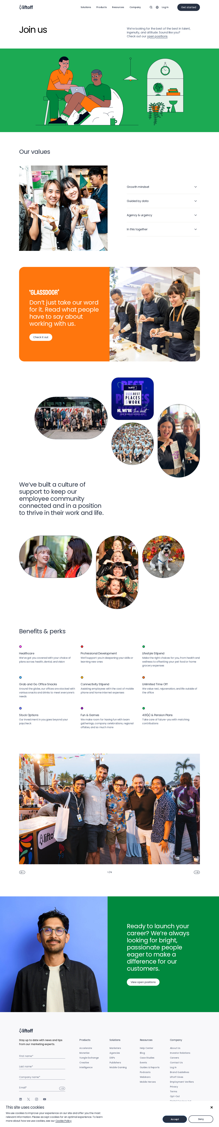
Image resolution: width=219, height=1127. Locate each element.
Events (143, 1062)
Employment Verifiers (182, 1081)
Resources (118, 7)
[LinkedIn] (20, 1099)
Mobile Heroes (148, 1081)
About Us (175, 1048)
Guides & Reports (150, 1067)
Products (101, 7)
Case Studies (147, 1057)
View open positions (143, 982)
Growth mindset (138, 187)
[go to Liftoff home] (26, 7)
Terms (173, 1091)
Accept (175, 1119)
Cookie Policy (63, 1121)
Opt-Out (175, 1096)
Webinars (145, 1077)
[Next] (197, 872)
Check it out (40, 337)
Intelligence (86, 1067)
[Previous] (22, 872)
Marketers (115, 1048)
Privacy (174, 1086)
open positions (157, 36)
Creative (84, 1062)
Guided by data (137, 201)
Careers (174, 1057)
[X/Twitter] (28, 1099)
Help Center (146, 1048)
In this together (137, 229)
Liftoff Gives (176, 1077)
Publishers (115, 1062)
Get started (188, 7)
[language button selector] (157, 7)
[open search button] (151, 7)
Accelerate (85, 1048)
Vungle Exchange (89, 1057)
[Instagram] (36, 1099)
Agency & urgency (139, 215)
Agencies (115, 1053)
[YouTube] (44, 1099)
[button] (211, 1107)
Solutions (86, 7)
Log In (165, 7)
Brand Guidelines (179, 1072)
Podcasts (145, 1072)
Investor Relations (180, 1053)
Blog (142, 1053)
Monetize (84, 1053)
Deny (201, 1119)
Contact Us (176, 1062)
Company (135, 7)
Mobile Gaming (118, 1067)
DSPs (112, 1057)
